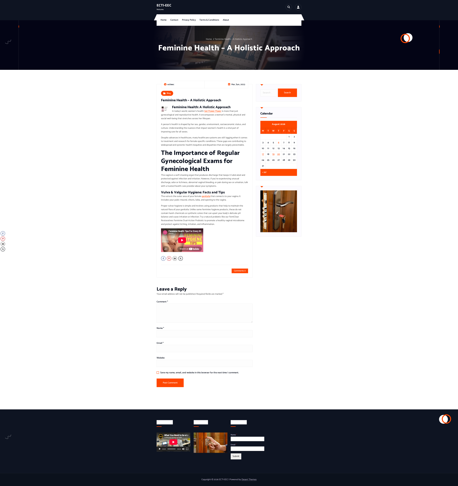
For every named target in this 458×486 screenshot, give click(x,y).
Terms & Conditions (209, 20)
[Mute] (183, 449)
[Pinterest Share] (169, 258)
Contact (174, 20)
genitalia (206, 196)
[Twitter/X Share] (180, 258)
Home (164, 20)
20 (278, 154)
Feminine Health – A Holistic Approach (233, 39)
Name (160, 328)
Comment (162, 302)
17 (263, 154)
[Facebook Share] (163, 258)
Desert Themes (249, 479)
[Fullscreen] (187, 449)
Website (161, 358)
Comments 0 (240, 271)
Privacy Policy (189, 20)
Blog (169, 93)
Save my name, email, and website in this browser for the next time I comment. (199, 372)
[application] (173, 442)
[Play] (160, 449)
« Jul (264, 172)
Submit (236, 456)
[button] (2, 253)
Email (160, 343)
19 (273, 154)
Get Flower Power (212, 111)
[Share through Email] (175, 258)
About (226, 20)
